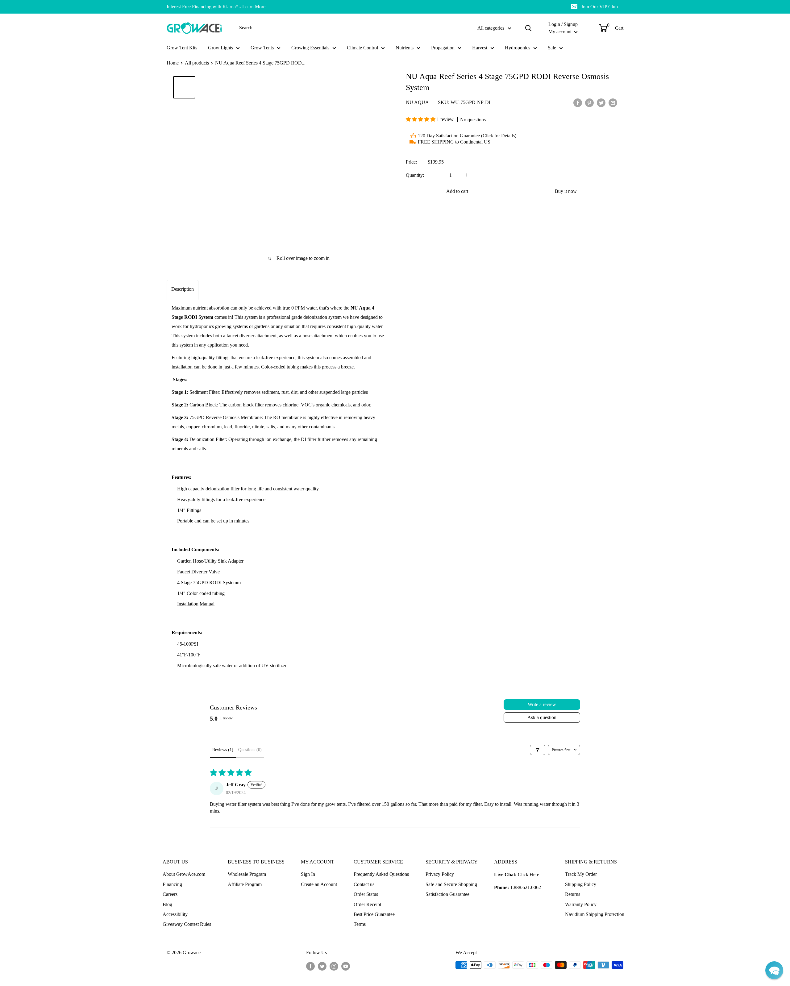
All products (197, 62)
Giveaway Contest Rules (187, 924)
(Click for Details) (498, 135)
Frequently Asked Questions (381, 874)
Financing (172, 884)
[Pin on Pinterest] (589, 102)
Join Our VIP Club (599, 6)
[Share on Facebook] (577, 102)
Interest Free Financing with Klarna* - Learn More (216, 6)
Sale (552, 47)
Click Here (528, 874)
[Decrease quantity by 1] (434, 175)
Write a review (542, 704)
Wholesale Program (247, 874)
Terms (360, 924)
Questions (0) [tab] (250, 749)
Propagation (443, 47)
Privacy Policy (440, 874)
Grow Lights (220, 47)
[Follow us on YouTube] (345, 966)
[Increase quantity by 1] (466, 175)
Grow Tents (262, 47)
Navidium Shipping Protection (594, 914)
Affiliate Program (245, 884)
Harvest (479, 47)
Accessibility (175, 914)
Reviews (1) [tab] (222, 749)
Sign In (308, 874)
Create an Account (319, 884)
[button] (421, 119)
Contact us (364, 884)
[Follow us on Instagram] (334, 966)
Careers (170, 894)
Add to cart (457, 190)
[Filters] (537, 750)
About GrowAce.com (184, 874)
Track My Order (581, 874)
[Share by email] (613, 102)
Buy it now (566, 190)
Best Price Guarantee (374, 914)
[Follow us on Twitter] (322, 966)
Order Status (366, 894)
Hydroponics (517, 47)
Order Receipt (367, 904)
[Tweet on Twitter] (601, 102)
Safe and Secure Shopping (451, 884)
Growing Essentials (310, 47)
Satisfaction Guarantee (447, 894)
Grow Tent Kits (182, 47)
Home (173, 62)
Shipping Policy (580, 884)
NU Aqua (417, 102)
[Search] (528, 28)
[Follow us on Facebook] (310, 966)
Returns (572, 894)
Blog (167, 904)
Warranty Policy (581, 904)
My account (560, 31)
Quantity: (415, 175)
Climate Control (362, 47)
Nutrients (405, 47)
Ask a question (541, 717)
